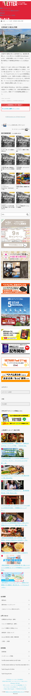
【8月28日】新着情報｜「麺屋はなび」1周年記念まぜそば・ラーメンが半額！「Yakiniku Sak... (15, 444)
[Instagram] (6, 18)
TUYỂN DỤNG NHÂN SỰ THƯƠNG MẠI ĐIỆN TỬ (15, 665)
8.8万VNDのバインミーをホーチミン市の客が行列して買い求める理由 (15, 477)
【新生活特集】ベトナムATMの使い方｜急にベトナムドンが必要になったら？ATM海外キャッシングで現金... (15, 568)
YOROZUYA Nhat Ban (21, 689)
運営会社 (4, 600)
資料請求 (2, 13)
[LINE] (8, 18)
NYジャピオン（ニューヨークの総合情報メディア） (15, 685)
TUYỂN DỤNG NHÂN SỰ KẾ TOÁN (11, 660)
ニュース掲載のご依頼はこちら (10, 628)
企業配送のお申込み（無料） (9, 619)
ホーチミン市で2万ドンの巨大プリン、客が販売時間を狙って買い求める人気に (15, 492)
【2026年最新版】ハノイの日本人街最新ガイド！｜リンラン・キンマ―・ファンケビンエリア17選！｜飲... (15, 461)
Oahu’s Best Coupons (9, 689)
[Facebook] (1, 18)
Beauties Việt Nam (15, 683)
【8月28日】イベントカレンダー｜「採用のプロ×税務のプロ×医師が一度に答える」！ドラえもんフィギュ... (15, 585)
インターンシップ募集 (7, 656)
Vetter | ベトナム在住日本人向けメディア (15, 691)
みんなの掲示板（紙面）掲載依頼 (10, 637)
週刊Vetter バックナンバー (8, 604)
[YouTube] (4, 18)
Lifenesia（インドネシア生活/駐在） (15, 679)
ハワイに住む (23, 687)
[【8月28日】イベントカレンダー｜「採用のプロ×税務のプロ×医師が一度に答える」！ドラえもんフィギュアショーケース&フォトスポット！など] (12, 580)
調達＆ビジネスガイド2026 (7, 15)
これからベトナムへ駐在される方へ (11, 609)
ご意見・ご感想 (6, 641)
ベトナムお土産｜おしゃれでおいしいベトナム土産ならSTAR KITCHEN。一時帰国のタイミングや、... (15, 508)
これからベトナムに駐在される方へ (10, 10)
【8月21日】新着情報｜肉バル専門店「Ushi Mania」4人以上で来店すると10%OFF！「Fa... (14, 539)
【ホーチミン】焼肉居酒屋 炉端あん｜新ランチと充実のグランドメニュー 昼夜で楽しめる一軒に (15, 524)
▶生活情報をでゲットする (10, 108)
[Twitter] (2, 18)
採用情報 (4, 651)
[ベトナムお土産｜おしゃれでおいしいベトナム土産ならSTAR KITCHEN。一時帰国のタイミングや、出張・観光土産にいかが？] (12, 503)
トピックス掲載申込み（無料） (10, 623)
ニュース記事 (4, 24)
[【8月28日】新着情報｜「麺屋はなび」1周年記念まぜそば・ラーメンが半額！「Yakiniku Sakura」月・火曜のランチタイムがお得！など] (12, 441)
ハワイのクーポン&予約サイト (11, 687)
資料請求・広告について (8, 632)
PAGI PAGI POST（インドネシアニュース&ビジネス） (15, 681)
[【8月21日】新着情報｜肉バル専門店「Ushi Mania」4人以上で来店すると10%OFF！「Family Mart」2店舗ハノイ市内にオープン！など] (12, 535)
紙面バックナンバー (5, 8)
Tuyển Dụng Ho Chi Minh (8, 669)
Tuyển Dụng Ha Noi (7, 673)
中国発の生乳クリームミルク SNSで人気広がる (14, 552)
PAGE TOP (28, 674)
